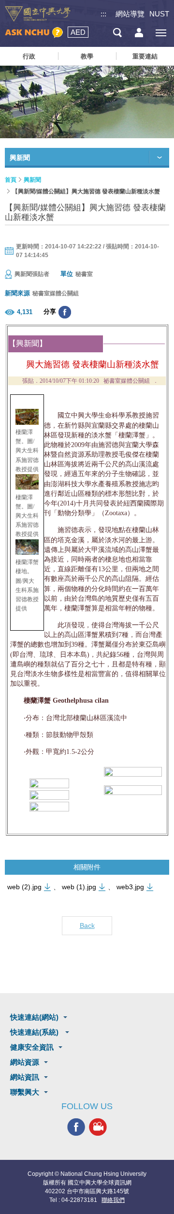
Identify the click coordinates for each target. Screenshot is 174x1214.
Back (87, 925)
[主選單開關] (160, 32)
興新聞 (32, 179)
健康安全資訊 (32, 1047)
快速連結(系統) (35, 1032)
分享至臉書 (64, 312)
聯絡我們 (113, 1200)
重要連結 (145, 56)
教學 (87, 56)
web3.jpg (130, 887)
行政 (29, 56)
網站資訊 (24, 1077)
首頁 (10, 179)
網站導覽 (130, 14)
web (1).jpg (79, 887)
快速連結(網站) (34, 1017)
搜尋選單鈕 (117, 32)
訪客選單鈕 (138, 32)
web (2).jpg (24, 887)
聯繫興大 (24, 1092)
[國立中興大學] (38, 14)
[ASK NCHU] (34, 32)
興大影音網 (98, 1127)
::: (103, 14)
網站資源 (24, 1062)
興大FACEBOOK (76, 1127)
